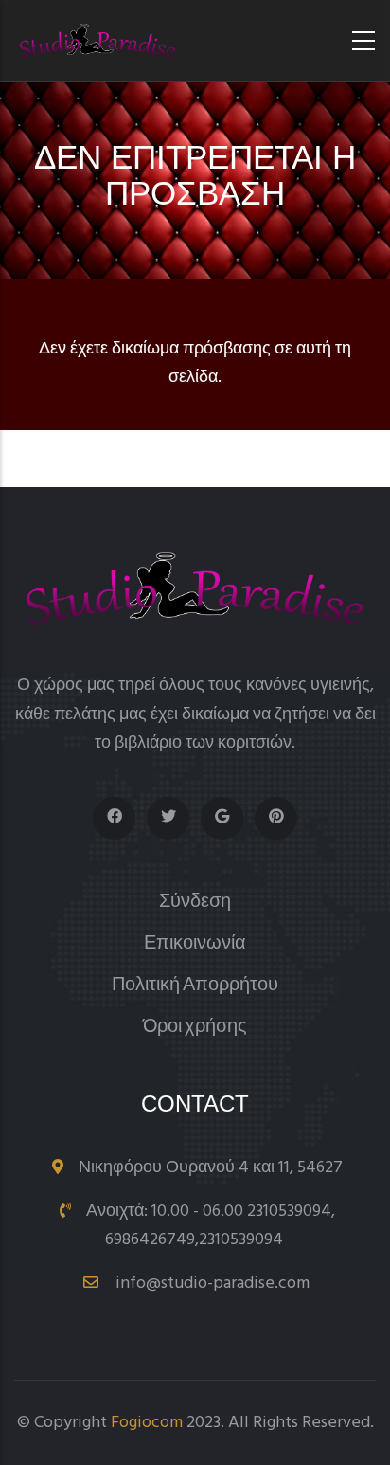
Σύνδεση (195, 902)
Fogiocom (147, 1423)
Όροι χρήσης (195, 1027)
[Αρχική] (97, 41)
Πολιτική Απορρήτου (195, 986)
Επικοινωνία (195, 944)
